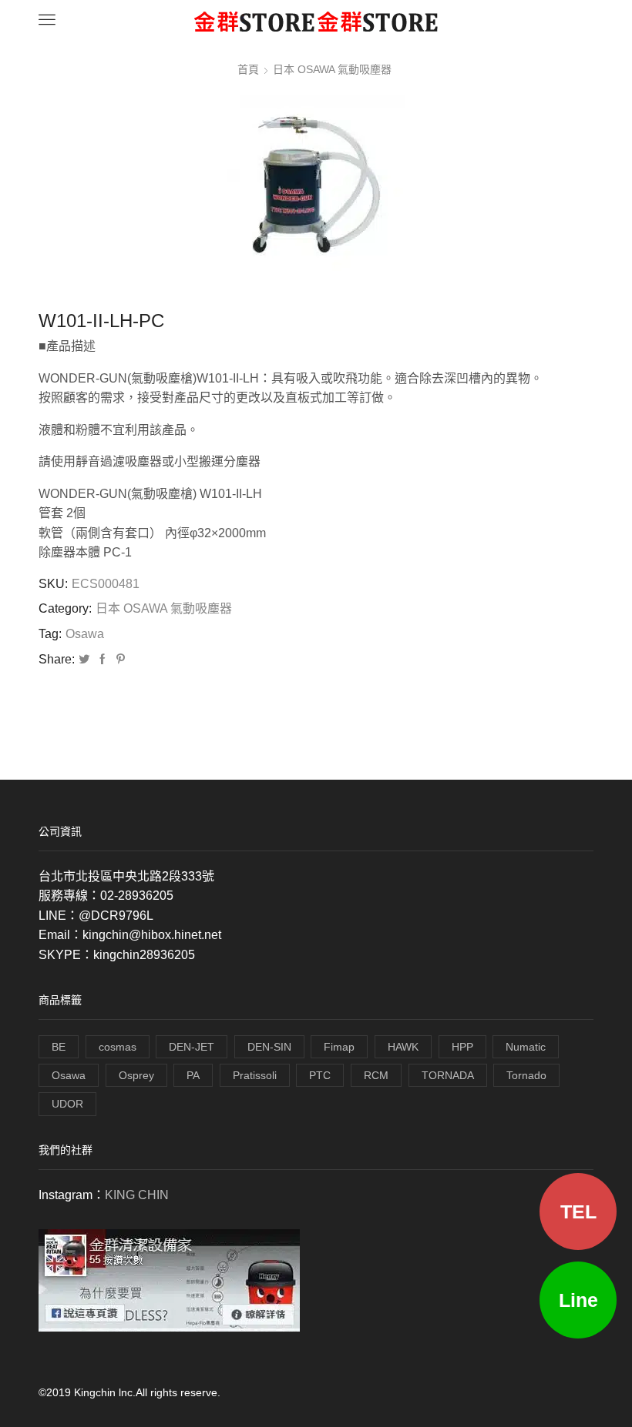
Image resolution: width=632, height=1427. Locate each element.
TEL (578, 1211)
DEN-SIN (269, 1047)
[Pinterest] (119, 659)
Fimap (339, 1047)
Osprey (136, 1075)
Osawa (85, 633)
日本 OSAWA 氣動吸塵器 (332, 69)
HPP (462, 1047)
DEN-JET (191, 1047)
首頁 (248, 69)
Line (578, 1300)
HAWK (403, 1047)
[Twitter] (84, 659)
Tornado (526, 1075)
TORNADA (448, 1075)
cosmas (117, 1047)
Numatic (526, 1047)
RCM (376, 1075)
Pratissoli (255, 1075)
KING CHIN (137, 1194)
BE (59, 1047)
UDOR (67, 1104)
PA (193, 1075)
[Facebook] (102, 659)
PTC (320, 1075)
